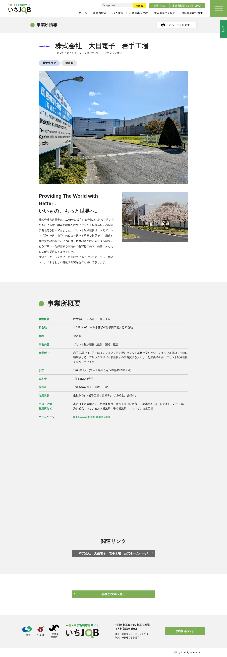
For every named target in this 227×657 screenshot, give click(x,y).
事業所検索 (99, 12)
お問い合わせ (185, 631)
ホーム (83, 12)
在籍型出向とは (138, 12)
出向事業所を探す (192, 12)
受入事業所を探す (164, 12)
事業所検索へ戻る (113, 594)
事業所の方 (160, 5)
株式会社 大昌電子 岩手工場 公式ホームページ (113, 553)
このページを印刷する (179, 24)
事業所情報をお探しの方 (186, 5)
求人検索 (118, 12)
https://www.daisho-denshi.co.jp (92, 416)
